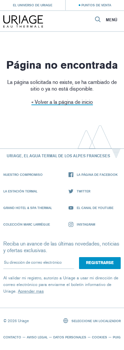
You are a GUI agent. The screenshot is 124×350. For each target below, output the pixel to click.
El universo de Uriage (32, 5)
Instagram (86, 224)
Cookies (99, 337)
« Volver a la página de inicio (62, 102)
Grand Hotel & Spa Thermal (27, 208)
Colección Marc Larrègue (26, 224)
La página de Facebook (97, 174)
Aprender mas (31, 291)
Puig (117, 337)
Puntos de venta (96, 5)
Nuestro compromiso (23, 174)
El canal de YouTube (95, 208)
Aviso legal (37, 337)
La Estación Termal (20, 191)
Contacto (12, 337)
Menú (111, 20)
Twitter (83, 191)
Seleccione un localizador (95, 321)
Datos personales (69, 337)
